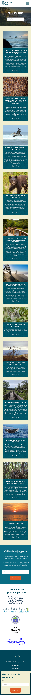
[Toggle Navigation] (27, 3)
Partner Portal (16, 665)
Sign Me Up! (15, 578)
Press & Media (15, 668)
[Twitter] (16, 656)
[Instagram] (19, 656)
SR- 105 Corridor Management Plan (15, 662)
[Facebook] (12, 656)
